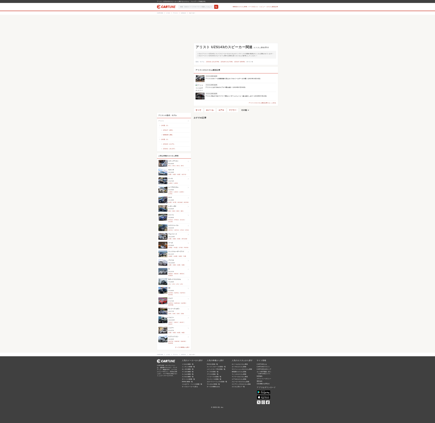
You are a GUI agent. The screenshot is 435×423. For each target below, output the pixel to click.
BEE (177, 211)
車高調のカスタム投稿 (239, 371)
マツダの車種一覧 (187, 371)
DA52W (177, 341)
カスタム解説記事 (272, 6)
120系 (175, 256)
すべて (250, 61)
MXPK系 (170, 305)
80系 (183, 332)
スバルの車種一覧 (187, 374)
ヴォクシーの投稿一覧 (214, 379)
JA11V (176, 322)
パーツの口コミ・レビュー (257, 6)
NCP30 (170, 293)
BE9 (173, 211)
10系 (169, 174)
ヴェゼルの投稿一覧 (213, 384)
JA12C (182, 322)
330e (182, 313)
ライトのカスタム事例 (239, 374)
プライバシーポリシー (264, 378)
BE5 (169, 211)
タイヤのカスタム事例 (239, 366)
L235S (170, 183)
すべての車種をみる (213, 386)
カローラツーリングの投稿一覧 (217, 381)
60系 (178, 332)
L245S (176, 183)
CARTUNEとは (262, 364)
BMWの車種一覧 (187, 381)
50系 (183, 265)
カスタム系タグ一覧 (238, 386)
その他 (245, 110)
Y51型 (175, 247)
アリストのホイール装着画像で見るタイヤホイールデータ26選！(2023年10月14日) (232, 78)
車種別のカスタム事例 (240, 6)
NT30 (187, 230)
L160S (181, 192)
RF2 (174, 165)
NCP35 (170, 294)
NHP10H (177, 303)
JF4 (181, 284)
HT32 (182, 230)
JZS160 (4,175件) (227, 62)
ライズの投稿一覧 (212, 371)
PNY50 (186, 247)
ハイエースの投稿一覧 (214, 376)
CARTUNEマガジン (263, 366)
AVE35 (182, 273)
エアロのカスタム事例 (239, 379)
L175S (170, 193)
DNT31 (170, 230)
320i (178, 313)
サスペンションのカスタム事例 (242, 369)
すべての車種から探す (182, 347)
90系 (180, 256)
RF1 (169, 165)
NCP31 (176, 293)
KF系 (174, 202)
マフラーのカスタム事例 (240, 376)
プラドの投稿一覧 (212, 374)
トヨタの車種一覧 (187, 364)
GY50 (180, 247)
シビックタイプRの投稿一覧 (216, 369)
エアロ (221, 110)
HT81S (176, 219)
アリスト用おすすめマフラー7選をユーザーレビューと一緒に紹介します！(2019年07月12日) (236, 96)
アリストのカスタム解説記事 (208, 70)
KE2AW (180, 202)
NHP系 (183, 303)
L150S (170, 192)
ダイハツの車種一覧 (188, 379)
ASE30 (170, 273)
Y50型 (170, 247)
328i (169, 313)
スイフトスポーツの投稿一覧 (216, 366)
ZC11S (182, 219)
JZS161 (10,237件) (212, 62)
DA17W (170, 341)
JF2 (173, 284)
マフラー (233, 110)
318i (174, 313)
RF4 (182, 165)
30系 (178, 174)
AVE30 (176, 273)
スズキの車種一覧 (187, 376)
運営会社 (259, 381)
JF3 (177, 284)
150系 (170, 256)
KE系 (169, 202)
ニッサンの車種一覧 (188, 366)
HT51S (170, 219)
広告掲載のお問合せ (263, 383)
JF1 (169, 284)
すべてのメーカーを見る (190, 386)
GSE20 (170, 275)
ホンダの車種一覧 (187, 369)
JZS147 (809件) (239, 62)
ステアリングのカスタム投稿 (241, 384)
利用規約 (259, 376)
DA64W (170, 343)
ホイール (210, 110)
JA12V (170, 324)
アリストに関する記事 (211, 76)
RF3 (178, 165)
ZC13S (170, 221)
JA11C (170, 322)
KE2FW (186, 202)
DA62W (183, 341)
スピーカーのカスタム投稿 (240, 381)
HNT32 (176, 230)
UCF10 (184, 174)
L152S (176, 192)
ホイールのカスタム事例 (240, 364)
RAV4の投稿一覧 (212, 364)
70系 (184, 256)
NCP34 (182, 293)
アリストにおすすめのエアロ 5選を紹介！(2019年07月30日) (225, 87)
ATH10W (184, 238)
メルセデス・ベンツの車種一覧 (192, 384)
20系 (174, 174)
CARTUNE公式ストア (264, 369)
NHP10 (170, 303)
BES (182, 211)
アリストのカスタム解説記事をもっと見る (262, 103)
